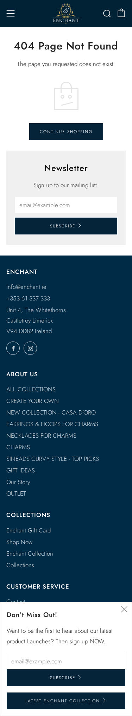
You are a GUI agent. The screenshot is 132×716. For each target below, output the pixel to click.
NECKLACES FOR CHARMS (41, 435)
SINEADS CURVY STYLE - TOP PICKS (52, 459)
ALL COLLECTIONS (31, 389)
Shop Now (19, 542)
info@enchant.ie (26, 287)
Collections (20, 565)
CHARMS (18, 447)
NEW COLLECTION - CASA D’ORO (51, 412)
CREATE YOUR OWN (32, 401)
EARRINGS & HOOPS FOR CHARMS (52, 424)
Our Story (18, 482)
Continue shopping (66, 131)
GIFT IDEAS (20, 470)
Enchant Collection (29, 553)
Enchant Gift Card (28, 530)
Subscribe (62, 226)
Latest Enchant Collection (62, 701)
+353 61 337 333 (28, 298)
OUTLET (16, 493)
